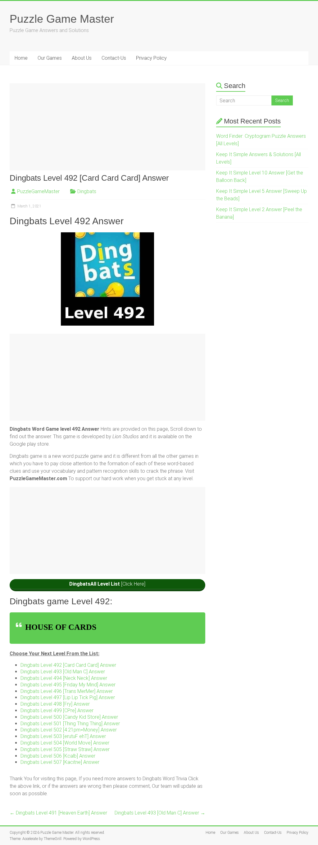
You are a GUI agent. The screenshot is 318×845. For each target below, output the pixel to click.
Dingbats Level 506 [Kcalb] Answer (57, 756)
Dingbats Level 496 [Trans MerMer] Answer (66, 691)
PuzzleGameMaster (38, 191)
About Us (82, 58)
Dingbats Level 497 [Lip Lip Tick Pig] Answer (67, 697)
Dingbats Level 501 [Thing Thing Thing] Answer (70, 724)
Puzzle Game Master (62, 18)
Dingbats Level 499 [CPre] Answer (56, 710)
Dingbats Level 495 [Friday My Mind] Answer (68, 685)
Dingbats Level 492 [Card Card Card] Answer (68, 665)
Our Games (50, 58)
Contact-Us (114, 58)
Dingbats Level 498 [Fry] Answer (55, 704)
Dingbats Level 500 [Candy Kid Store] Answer (69, 717)
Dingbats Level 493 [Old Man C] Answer (62, 672)
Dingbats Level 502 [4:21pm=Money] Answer (68, 730)
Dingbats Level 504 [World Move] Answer (64, 743)
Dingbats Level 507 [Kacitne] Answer (59, 762)
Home (21, 58)
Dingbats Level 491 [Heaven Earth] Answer (58, 813)
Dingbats (86, 191)
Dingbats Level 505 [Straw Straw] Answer (65, 749)
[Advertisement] (107, 126)
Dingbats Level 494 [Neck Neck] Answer (63, 678)
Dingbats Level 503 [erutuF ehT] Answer (63, 736)
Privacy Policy (151, 58)
